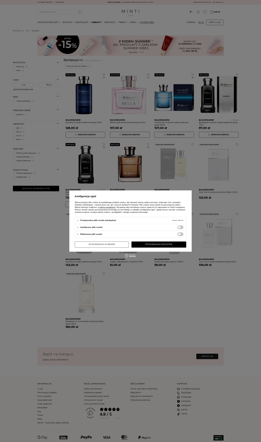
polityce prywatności (108, 207)
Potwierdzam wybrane (102, 244)
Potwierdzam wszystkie (158, 244)
